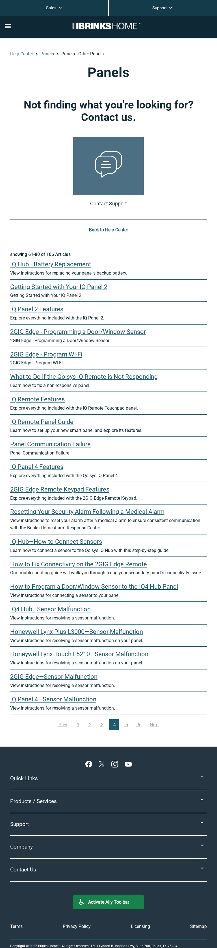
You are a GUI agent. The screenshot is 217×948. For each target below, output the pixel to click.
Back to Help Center (108, 229)
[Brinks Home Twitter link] (103, 763)
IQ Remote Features (37, 399)
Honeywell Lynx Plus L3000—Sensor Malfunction (76, 631)
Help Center (21, 53)
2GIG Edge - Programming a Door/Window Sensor (78, 331)
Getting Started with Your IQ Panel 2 (58, 286)
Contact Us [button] (23, 869)
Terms (16, 926)
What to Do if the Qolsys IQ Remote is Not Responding (84, 376)
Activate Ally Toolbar (108, 902)
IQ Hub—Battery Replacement (50, 264)
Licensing (140, 926)
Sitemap (198, 926)
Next (154, 724)
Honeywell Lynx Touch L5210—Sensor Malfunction (79, 654)
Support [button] (19, 824)
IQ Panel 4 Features (36, 466)
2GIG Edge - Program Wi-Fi (46, 354)
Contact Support (108, 203)
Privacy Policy (77, 926)
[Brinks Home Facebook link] (89, 763)
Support (160, 7)
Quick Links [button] (24, 778)
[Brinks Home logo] (108, 26)
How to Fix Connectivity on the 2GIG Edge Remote (78, 564)
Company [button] (21, 846)
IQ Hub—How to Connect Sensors (56, 541)
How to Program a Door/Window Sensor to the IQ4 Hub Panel (94, 586)
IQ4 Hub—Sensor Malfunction (50, 609)
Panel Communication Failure (50, 444)
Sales (52, 7)
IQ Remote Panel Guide (41, 421)
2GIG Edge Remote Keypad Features (59, 489)
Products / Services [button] (33, 801)
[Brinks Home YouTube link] (128, 763)
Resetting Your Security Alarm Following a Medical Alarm (87, 511)
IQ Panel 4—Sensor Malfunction (53, 699)
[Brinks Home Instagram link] (115, 763)
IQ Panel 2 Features (36, 309)
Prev (62, 724)
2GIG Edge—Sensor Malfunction (53, 676)
